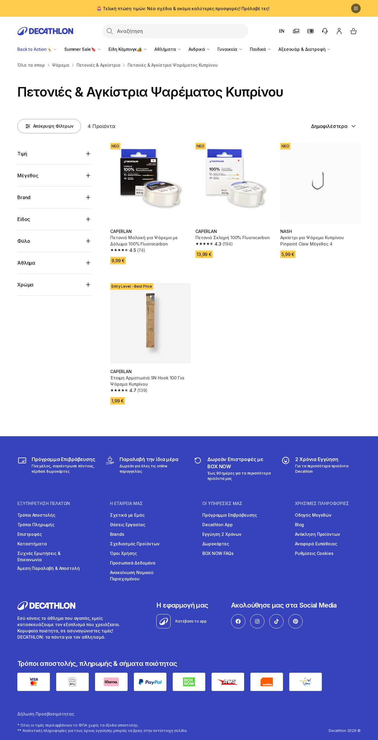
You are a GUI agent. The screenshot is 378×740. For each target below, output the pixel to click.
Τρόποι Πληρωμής (35, 524)
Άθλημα (26, 263)
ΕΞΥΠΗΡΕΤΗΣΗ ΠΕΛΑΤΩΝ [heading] (43, 503)
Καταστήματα (32, 543)
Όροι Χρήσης (123, 553)
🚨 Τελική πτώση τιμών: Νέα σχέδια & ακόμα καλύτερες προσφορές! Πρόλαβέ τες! (183, 8)
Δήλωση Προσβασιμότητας (45, 713)
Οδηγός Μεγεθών (313, 515)
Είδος (23, 219)
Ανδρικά (197, 49)
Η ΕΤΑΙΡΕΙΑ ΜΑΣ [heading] (126, 503)
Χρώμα (25, 285)
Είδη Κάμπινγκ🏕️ (125, 49)
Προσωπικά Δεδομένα (132, 562)
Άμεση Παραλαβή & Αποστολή (48, 568)
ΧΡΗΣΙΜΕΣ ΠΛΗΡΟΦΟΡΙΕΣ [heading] (322, 503)
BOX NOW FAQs (217, 553)
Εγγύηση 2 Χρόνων (221, 534)
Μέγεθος (28, 175)
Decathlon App (217, 524)
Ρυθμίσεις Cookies (314, 553)
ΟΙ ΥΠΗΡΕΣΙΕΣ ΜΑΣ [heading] (222, 503)
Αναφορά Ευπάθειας (316, 543)
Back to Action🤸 (35, 49)
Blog (299, 524)
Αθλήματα (165, 49)
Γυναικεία (228, 49)
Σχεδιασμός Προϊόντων (135, 543)
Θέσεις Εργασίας (127, 524)
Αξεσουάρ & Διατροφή (302, 49)
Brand (23, 197)
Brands (117, 534)
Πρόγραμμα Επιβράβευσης (229, 515)
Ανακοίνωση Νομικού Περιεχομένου (132, 575)
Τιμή (22, 154)
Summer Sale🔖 (80, 49)
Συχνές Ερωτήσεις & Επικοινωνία (38, 556)
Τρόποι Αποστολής (36, 515)
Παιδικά (258, 49)
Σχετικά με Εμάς (127, 515)
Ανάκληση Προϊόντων (317, 534)
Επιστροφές (29, 534)
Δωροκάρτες (215, 543)
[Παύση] (356, 8)
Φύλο (23, 241)
